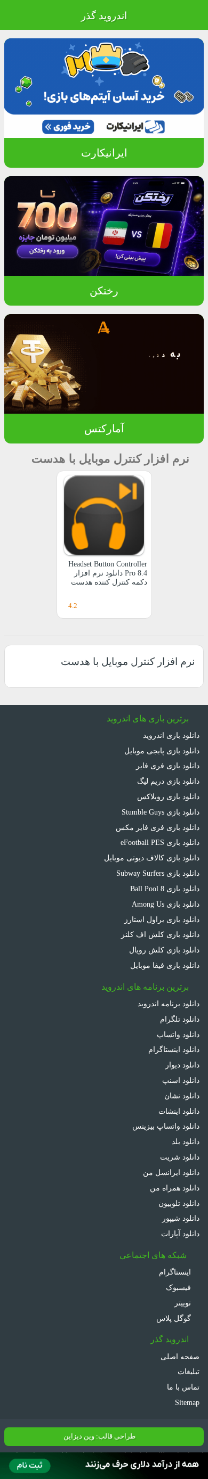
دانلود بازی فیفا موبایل (164, 965)
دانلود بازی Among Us (165, 904)
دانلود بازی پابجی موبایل (161, 750)
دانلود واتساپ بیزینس (165, 1126)
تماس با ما (183, 1387)
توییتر (183, 1303)
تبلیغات (188, 1371)
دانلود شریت (179, 1157)
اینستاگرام (176, 1272)
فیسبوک (179, 1287)
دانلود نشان (181, 1095)
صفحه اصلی (180, 1356)
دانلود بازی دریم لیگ (168, 781)
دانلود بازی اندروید (171, 735)
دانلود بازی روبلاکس (168, 796)
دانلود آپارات (180, 1233)
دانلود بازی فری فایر (167, 765)
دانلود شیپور (180, 1218)
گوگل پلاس (174, 1318)
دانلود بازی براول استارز (161, 919)
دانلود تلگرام (179, 1019)
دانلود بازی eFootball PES (160, 842)
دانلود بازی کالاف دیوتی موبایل (151, 857)
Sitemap (187, 1402)
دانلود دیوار (182, 1065)
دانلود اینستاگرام (173, 1049)
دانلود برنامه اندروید (168, 1003)
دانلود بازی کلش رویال (164, 950)
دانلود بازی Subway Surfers (157, 873)
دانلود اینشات (178, 1111)
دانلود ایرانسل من (171, 1172)
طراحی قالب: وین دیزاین (99, 1436)
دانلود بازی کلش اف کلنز (160, 934)
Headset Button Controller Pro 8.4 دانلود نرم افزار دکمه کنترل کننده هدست (107, 573)
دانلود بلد (185, 1141)
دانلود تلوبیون (178, 1203)
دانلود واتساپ (178, 1034)
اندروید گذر (104, 15)
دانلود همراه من (174, 1188)
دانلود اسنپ (180, 1080)
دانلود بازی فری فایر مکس (157, 827)
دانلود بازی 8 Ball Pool (164, 888)
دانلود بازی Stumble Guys (160, 812)
